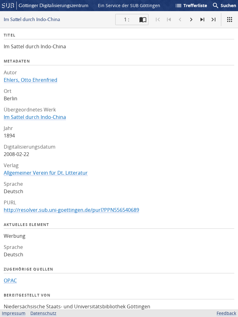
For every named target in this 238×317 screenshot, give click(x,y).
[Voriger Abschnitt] (168, 19)
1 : (126, 19)
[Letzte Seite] (213, 19)
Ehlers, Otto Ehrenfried (30, 79)
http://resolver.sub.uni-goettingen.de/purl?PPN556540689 (71, 209)
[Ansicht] (229, 19)
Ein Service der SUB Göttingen (129, 5)
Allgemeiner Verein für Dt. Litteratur (46, 172)
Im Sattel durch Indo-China (35, 117)
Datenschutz (43, 313)
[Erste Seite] (157, 19)
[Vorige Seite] (180, 19)
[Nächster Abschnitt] (202, 19)
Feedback (226, 313)
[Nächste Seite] (191, 19)
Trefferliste (191, 5)
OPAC (10, 280)
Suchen (224, 5)
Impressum (13, 313)
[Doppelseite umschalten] (142, 19)
